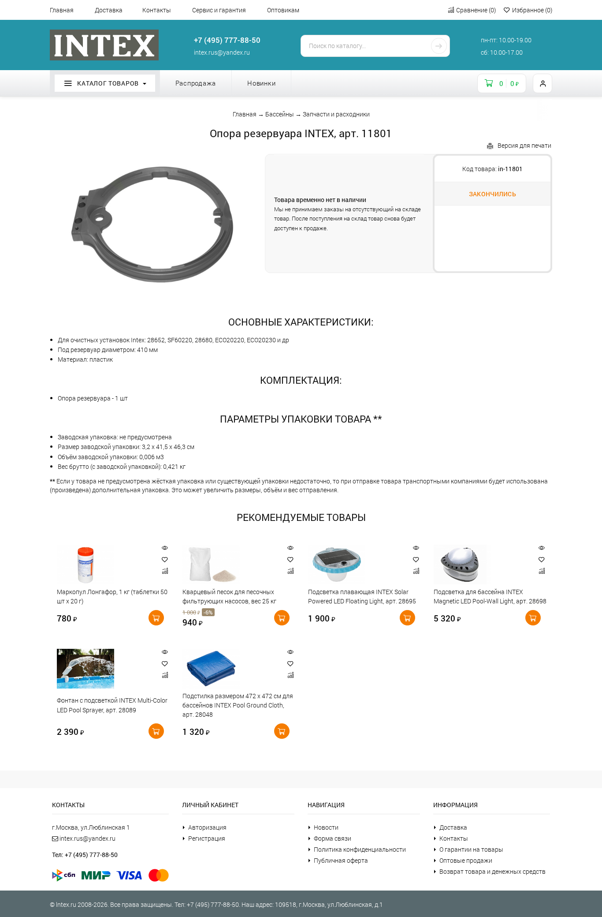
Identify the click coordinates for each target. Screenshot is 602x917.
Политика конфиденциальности (360, 849)
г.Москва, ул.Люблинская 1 (91, 827)
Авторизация (207, 827)
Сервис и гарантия (219, 10)
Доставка (109, 10)
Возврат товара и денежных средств (492, 871)
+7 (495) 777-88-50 (227, 40)
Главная (62, 10)
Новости (326, 827)
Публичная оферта (341, 860)
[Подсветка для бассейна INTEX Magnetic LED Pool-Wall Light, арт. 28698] (481, 564)
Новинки (261, 83)
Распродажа (195, 83)
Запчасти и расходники (336, 114)
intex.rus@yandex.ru (222, 52)
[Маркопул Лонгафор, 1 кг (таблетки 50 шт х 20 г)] (104, 564)
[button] (165, 559)
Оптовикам (283, 10)
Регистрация (206, 838)
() (476, 10)
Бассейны (279, 114)
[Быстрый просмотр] (165, 548)
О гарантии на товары (471, 849)
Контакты (156, 10)
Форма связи (332, 838)
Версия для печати (524, 145)
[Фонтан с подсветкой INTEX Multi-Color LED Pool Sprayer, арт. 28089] (104, 669)
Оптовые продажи (465, 860)
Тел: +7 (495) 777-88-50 (85, 854)
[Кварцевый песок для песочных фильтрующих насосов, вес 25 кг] (229, 564)
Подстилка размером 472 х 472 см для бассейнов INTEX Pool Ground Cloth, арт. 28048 (237, 705)
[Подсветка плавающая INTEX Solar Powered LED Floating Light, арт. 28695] (355, 564)
